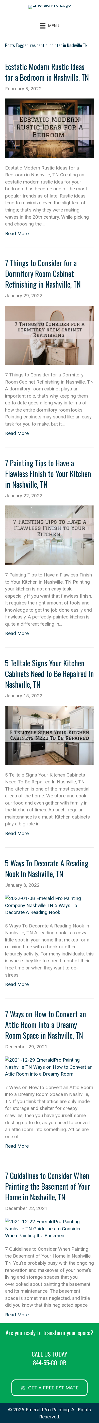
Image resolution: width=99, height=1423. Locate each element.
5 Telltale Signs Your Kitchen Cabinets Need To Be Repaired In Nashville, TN (49, 673)
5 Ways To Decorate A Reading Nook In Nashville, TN (46, 868)
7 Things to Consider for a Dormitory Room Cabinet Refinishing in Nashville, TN (43, 273)
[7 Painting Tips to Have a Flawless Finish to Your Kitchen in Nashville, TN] (49, 535)
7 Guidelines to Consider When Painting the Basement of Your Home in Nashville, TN (47, 1186)
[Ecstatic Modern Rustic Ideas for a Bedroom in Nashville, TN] (49, 128)
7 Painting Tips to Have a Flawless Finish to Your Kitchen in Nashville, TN (48, 473)
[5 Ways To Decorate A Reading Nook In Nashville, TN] (49, 905)
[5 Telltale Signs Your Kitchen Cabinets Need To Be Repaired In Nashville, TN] (49, 735)
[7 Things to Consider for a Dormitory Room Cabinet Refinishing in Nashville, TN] (49, 335)
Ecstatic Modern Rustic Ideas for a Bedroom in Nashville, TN (47, 72)
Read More (17, 233)
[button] (49, 1387)
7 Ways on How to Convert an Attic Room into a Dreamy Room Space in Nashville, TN (45, 1024)
